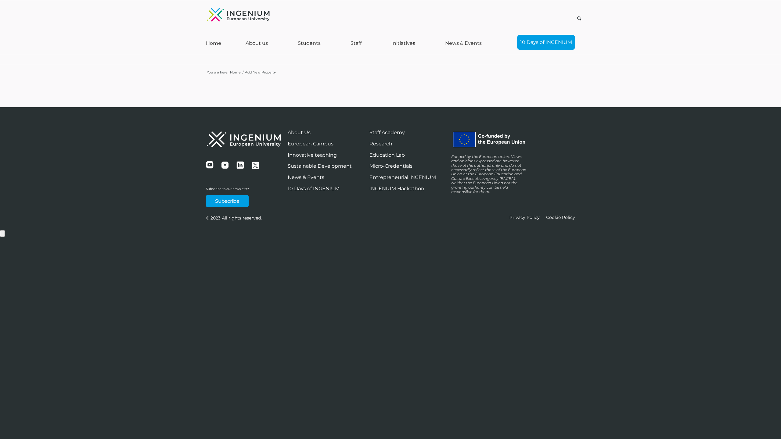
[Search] (579, 19)
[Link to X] (561, 18)
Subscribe (227, 201)
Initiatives (403, 43)
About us (257, 43)
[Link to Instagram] (552, 18)
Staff (356, 43)
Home (213, 43)
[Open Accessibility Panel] (2, 233)
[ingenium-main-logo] (238, 15)
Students (309, 43)
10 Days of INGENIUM (546, 42)
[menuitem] (579, 19)
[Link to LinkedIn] (570, 18)
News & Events (463, 43)
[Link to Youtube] (543, 18)
